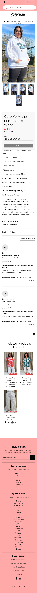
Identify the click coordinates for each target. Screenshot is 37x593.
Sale (18, 508)
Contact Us (18, 485)
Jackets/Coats (18, 519)
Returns (18, 482)
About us (18, 473)
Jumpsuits (18, 517)
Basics (18, 526)
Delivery (18, 480)
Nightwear (18, 524)
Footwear (18, 544)
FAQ (18, 475)
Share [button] (29, 277)
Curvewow (21, 586)
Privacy (18, 487)
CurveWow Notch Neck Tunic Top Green (26, 380)
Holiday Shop (18, 542)
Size (5, 136)
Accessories (18, 538)
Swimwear (18, 540)
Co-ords (18, 531)
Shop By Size (18, 503)
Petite (18, 549)
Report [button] (25, 277)
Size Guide (18, 478)
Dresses (18, 512)
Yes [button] (21, 277)
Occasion (18, 533)
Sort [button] (4, 232)
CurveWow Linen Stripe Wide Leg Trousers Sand (10, 419)
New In (18, 510)
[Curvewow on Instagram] (20, 578)
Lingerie (18, 535)
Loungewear (18, 528)
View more (18, 347)
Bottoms (18, 522)
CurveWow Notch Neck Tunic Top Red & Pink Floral (10, 381)
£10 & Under (18, 506)
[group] (18, 221)
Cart (30, 2)
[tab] (27, 239)
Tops (18, 515)
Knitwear (18, 547)
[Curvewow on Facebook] (16, 578)
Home (6, 21)
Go (33, 457)
